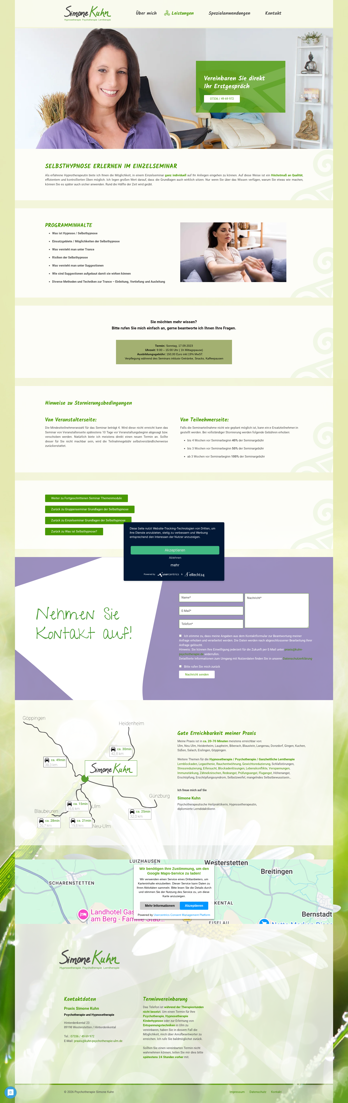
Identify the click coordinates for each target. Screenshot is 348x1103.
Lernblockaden (187, 764)
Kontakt (276, 1092)
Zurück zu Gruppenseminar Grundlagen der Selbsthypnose (89, 509)
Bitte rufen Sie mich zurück (201, 666)
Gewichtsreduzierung (256, 764)
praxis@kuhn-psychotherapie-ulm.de (98, 1041)
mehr (175, 565)
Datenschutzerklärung (297, 658)
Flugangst (265, 773)
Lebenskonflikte (256, 768)
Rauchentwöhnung (228, 764)
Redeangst (230, 773)
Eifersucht (210, 768)
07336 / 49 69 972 (222, 99)
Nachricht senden (197, 674)
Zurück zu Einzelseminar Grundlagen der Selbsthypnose (88, 520)
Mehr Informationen (160, 905)
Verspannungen (279, 768)
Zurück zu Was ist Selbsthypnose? (74, 531)
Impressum (237, 1092)
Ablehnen (175, 557)
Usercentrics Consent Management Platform (182, 914)
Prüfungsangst (247, 773)
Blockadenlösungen (231, 768)
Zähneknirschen (210, 773)
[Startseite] (89, 969)
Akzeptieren (194, 905)
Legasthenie (207, 764)
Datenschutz (258, 1092)
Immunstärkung (187, 773)
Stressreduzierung (189, 768)
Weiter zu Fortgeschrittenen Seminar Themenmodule (86, 498)
